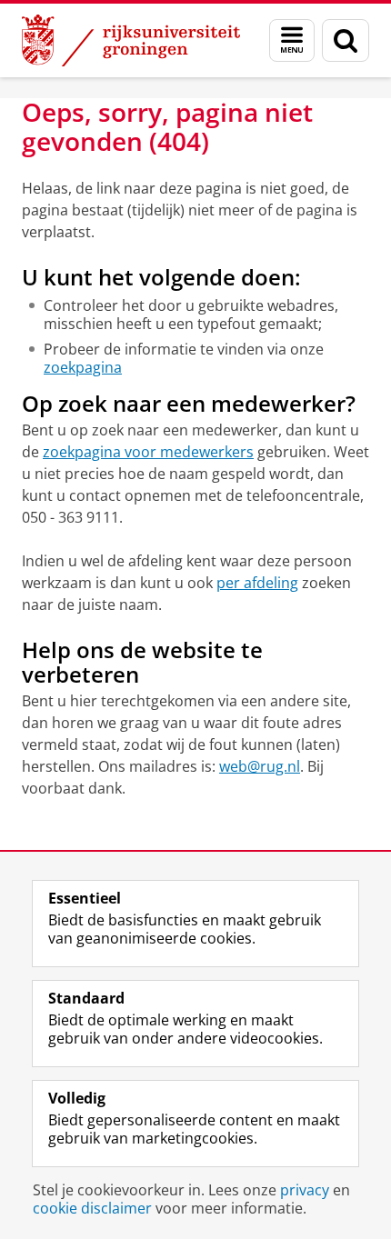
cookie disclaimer (92, 1208)
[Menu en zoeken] (292, 40)
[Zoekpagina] (345, 40)
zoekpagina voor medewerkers (148, 452)
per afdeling (257, 583)
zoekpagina (83, 367)
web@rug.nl (259, 766)
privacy (304, 1190)
